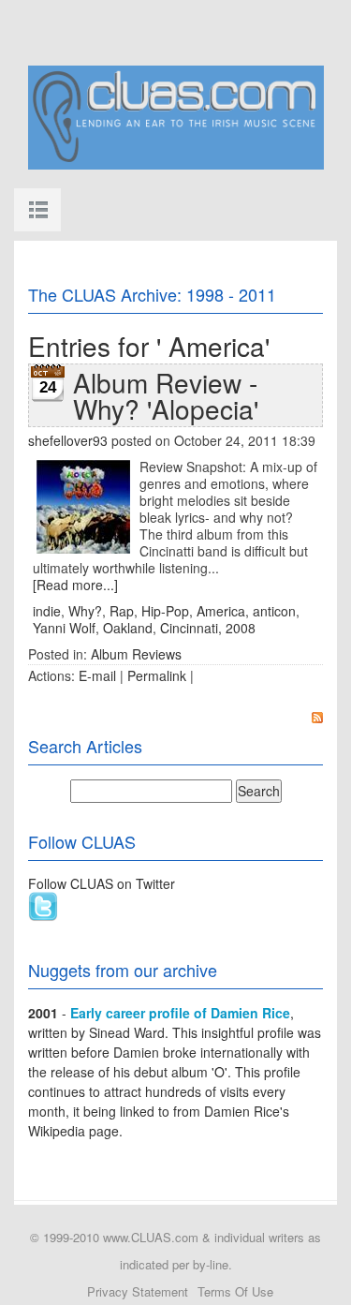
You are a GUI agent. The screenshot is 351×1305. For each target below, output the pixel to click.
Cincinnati (189, 627)
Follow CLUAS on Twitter (101, 883)
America (221, 610)
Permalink (156, 675)
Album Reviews (136, 654)
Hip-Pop (165, 610)
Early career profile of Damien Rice (180, 1012)
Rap (122, 610)
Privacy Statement (137, 1291)
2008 (241, 627)
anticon (274, 610)
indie (47, 610)
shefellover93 (68, 440)
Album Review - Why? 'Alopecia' (165, 395)
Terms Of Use (235, 1291)
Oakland (128, 627)
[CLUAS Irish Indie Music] (176, 115)
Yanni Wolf (64, 627)
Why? (85, 610)
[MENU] (37, 209)
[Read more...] (75, 584)
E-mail (97, 675)
